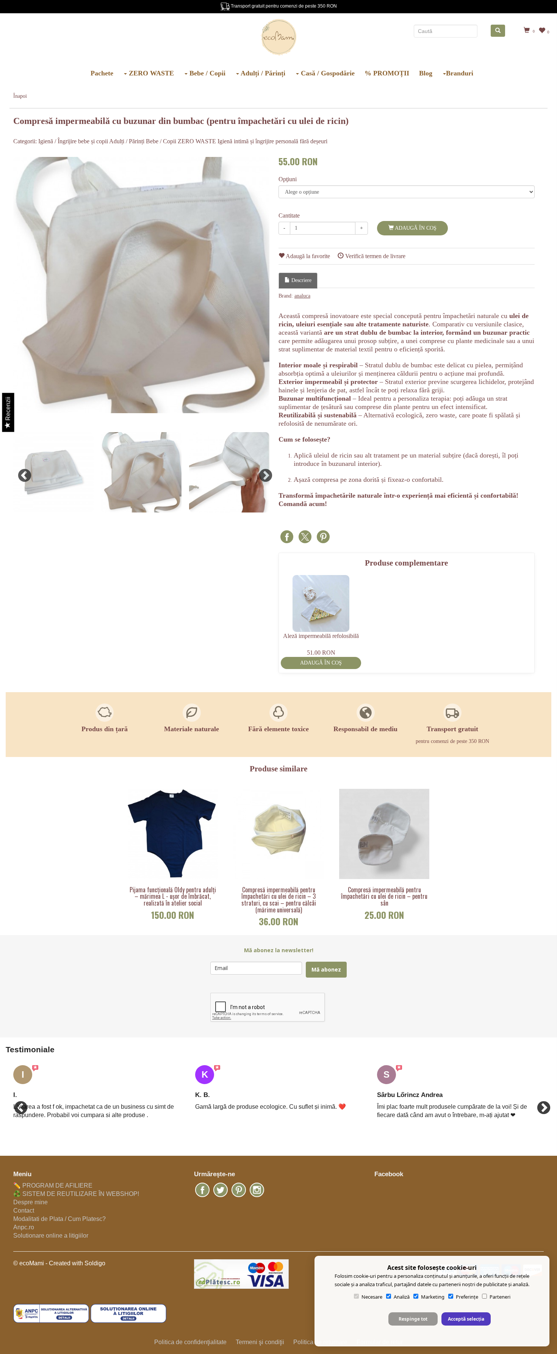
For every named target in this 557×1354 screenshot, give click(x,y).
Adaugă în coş (415, 228)
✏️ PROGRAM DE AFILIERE (52, 1185)
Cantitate (289, 215)
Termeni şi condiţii (260, 1342)
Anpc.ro (23, 1227)
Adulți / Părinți (262, 73)
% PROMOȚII (387, 73)
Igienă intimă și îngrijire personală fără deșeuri (272, 141)
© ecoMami (28, 1263)
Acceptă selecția (466, 1319)
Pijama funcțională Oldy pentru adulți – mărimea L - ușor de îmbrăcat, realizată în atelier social (173, 897)
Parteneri (500, 1296)
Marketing (432, 1296)
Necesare (371, 1296)
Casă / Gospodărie (327, 73)
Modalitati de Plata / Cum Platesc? (59, 1219)
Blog (425, 73)
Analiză (402, 1296)
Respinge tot (413, 1319)
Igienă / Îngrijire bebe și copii (73, 141)
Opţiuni (287, 179)
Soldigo (94, 1263)
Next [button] (262, 472)
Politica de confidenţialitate (190, 1342)
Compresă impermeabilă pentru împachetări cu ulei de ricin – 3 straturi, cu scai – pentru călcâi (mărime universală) (278, 900)
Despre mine (30, 1202)
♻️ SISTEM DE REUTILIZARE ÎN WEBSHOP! (76, 1194)
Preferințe (467, 1296)
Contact (23, 1210)
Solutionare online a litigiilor (50, 1235)
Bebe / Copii (206, 73)
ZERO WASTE (150, 73)
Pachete (102, 73)
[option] (141, 285)
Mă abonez (326, 969)
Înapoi (20, 96)
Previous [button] (21, 472)
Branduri (459, 73)
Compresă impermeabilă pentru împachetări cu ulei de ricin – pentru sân (384, 897)
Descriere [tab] (300, 280)
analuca (302, 296)
